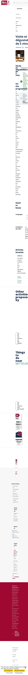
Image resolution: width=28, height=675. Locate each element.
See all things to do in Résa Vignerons (17, 633)
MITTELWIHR (18, 17)
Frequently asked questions (15, 500)
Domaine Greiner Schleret (19, 282)
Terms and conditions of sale (15, 649)
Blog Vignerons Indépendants (15, 536)
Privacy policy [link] (19, 673)
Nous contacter (25, 102)
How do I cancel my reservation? (16, 494)
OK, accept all (8, 670)
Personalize (9, 673)
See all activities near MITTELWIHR (18, 406)
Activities (18, 14)
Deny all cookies (19, 670)
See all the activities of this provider (18, 338)
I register (16, 473)
